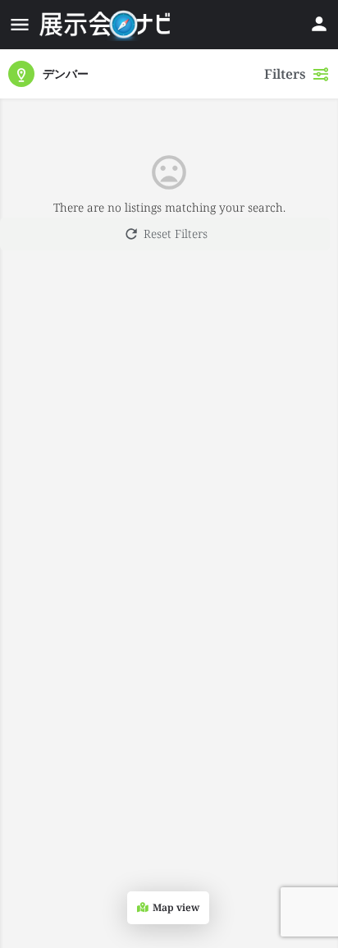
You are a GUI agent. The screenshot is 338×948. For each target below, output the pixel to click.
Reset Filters (176, 233)
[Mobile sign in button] (319, 23)
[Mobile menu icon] (19, 24)
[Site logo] (106, 24)
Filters (285, 74)
